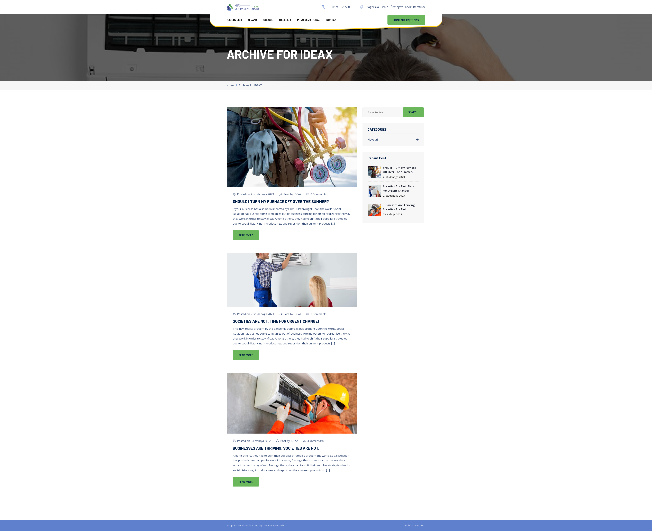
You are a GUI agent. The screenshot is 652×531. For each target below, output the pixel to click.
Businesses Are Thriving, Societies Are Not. (276, 448)
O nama (252, 19)
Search (413, 112)
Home (230, 85)
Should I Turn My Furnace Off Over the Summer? (281, 201)
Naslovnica (234, 19)
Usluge (268, 19)
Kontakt (332, 19)
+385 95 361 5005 (340, 7)
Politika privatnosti (415, 525)
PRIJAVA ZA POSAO (308, 19)
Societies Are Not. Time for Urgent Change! (276, 321)
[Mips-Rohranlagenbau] (243, 6)
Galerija (285, 19)
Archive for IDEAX (250, 85)
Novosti (373, 139)
